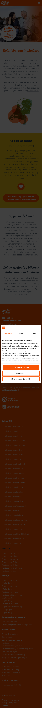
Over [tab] (34, 333)
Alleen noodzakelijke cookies (21, 379)
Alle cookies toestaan (21, 367)
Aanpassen (20, 373)
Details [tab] (21, 333)
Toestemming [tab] (7, 333)
